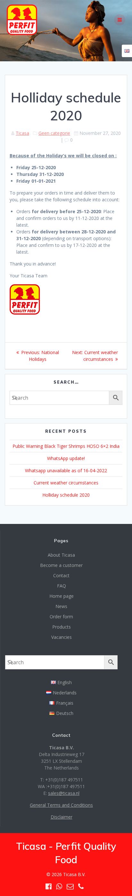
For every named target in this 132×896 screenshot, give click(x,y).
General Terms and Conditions (61, 805)
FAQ (61, 586)
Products (61, 627)
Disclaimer (61, 817)
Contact (61, 575)
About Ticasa (61, 555)
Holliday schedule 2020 (66, 495)
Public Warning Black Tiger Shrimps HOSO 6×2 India (66, 446)
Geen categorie (54, 133)
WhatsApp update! (66, 458)
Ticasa (22, 133)
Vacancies (61, 637)
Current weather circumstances (66, 483)
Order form (61, 616)
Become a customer (61, 565)
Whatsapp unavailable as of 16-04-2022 (66, 470)
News (61, 606)
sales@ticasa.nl (63, 793)
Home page (61, 596)
